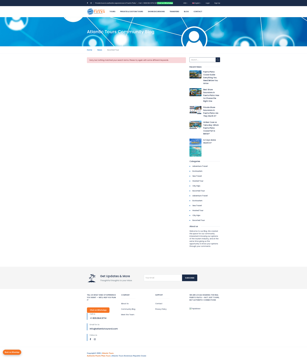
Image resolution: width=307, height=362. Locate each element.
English (197, 3)
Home (89, 50)
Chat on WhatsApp (165, 3)
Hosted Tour (197, 181)
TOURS (112, 11)
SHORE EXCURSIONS (156, 11)
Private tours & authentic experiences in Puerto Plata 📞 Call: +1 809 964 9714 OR (126, 3)
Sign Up (217, 3)
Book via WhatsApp (12, 352)
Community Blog (128, 309)
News (99, 50)
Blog (186, 11)
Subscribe (189, 278)
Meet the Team (127, 314)
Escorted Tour (198, 191)
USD (185, 3)
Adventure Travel (200, 166)
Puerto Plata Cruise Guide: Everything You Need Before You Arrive (210, 78)
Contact (198, 11)
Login (208, 3)
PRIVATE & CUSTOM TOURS (131, 11)
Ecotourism (197, 171)
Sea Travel (197, 176)
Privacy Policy (161, 309)
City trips (196, 186)
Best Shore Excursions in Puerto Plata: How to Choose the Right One (211, 95)
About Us (125, 303)
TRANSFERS (174, 11)
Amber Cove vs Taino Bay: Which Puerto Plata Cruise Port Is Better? (211, 128)
